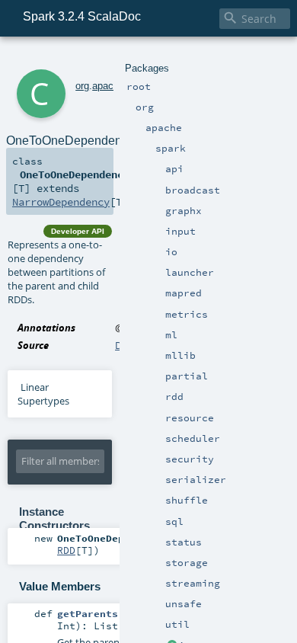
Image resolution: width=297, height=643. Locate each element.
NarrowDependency (61, 202)
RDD (66, 550)
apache (108, 85)
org (82, 85)
